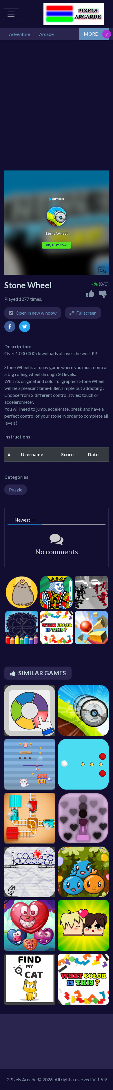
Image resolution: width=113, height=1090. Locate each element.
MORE (91, 33)
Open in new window (36, 312)
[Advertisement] (56, 105)
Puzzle (15, 489)
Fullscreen (86, 312)
